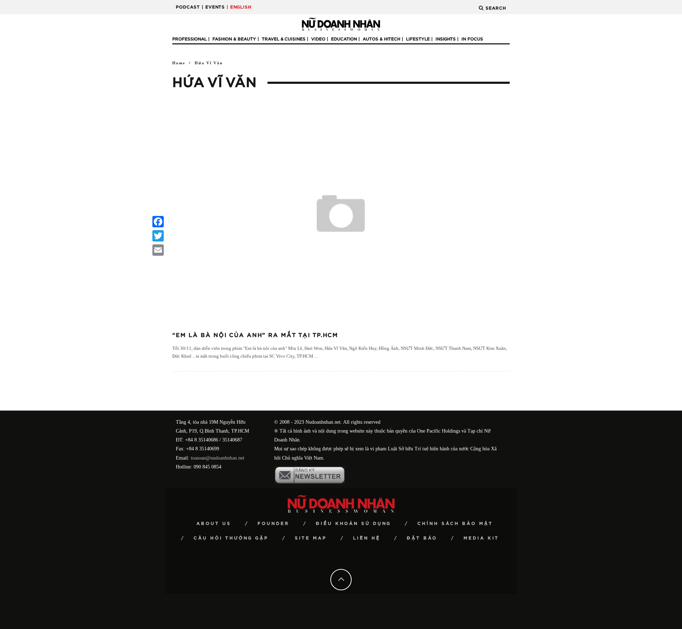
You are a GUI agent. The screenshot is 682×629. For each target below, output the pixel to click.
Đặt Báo (422, 538)
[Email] (158, 250)
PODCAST (188, 7)
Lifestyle (418, 39)
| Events (213, 7)
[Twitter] (158, 236)
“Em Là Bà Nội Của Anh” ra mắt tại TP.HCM (255, 335)
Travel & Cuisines (283, 39)
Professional (189, 39)
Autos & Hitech (381, 39)
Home (178, 63)
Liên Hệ (366, 538)
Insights (445, 39)
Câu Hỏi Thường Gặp (231, 538)
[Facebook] (158, 222)
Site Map (311, 538)
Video (318, 39)
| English (239, 7)
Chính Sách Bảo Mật (455, 523)
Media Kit (481, 538)
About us (213, 523)
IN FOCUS (472, 39)
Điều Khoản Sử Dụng (353, 523)
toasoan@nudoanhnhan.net (217, 458)
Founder (273, 523)
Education (344, 39)
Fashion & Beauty (234, 39)
